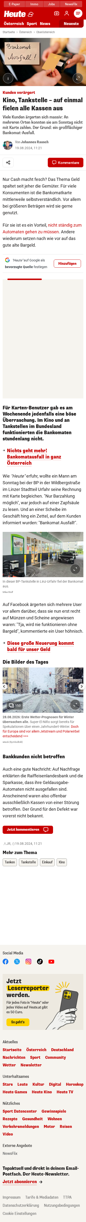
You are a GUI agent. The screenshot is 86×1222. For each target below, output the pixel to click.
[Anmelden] (67, 13)
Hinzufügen (67, 263)
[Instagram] (28, 961)
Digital (55, 1084)
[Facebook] (5, 961)
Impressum (12, 1197)
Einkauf (47, 862)
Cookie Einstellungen (19, 1213)
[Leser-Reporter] (56, 13)
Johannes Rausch (34, 142)
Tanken (10, 862)
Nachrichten (14, 1057)
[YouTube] (51, 961)
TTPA (67, 1197)
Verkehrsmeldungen (21, 1126)
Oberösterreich (45, 32)
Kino (62, 862)
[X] (17, 961)
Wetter (9, 1065)
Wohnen (55, 1119)
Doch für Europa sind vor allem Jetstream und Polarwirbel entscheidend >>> (41, 731)
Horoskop (74, 1084)
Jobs (51, 4)
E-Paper (14, 4)
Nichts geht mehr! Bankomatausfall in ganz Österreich (34, 457)
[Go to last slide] (4, 686)
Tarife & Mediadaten (41, 1197)
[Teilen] (8, 162)
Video (8, 1134)
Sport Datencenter (20, 1111)
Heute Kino (42, 1092)
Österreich (14, 23)
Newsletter (31, 1065)
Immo (34, 4)
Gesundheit (32, 1119)
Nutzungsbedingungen (62, 1205)
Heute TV (65, 1092)
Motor (49, 1126)
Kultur (38, 1084)
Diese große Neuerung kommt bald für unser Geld (40, 646)
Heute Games (15, 1092)
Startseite (9, 32)
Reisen (66, 1126)
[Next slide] (82, 686)
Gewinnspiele (54, 1111)
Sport (32, 23)
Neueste (71, 23)
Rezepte (10, 1119)
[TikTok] (40, 961)
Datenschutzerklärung (21, 1205)
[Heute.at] (15, 13)
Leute (22, 1084)
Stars (8, 1084)
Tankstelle (28, 862)
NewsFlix (71, 4)
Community (55, 1057)
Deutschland (62, 1050)
